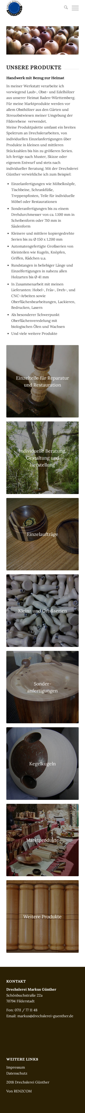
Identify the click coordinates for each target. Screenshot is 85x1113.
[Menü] (73, 8)
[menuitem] (64, 8)
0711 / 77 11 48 (26, 1010)
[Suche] (64, 8)
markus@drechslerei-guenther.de (45, 1016)
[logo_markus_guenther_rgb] (35, 8)
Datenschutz (16, 1073)
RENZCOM (23, 1091)
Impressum (15, 1067)
